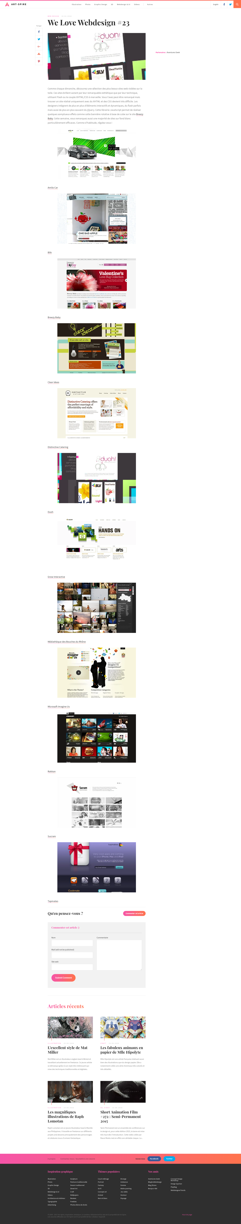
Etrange (123, 1179)
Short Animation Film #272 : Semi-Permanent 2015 (120, 1116)
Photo (88, 4)
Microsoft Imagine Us (59, 706)
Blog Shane (152, 1185)
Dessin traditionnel (77, 1185)
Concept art (102, 1192)
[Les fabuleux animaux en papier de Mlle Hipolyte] (123, 1028)
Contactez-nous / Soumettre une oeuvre (78, 1159)
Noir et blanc (102, 1198)
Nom (53, 938)
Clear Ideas (53, 382)
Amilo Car (53, 187)
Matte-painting (125, 1188)
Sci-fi (99, 1188)
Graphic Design (100, 4)
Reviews (73, 1198)
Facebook (154, 1158)
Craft (103, 1043)
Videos (137, 4)
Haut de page (187, 1214)
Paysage (123, 1198)
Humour (123, 1195)
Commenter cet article (134, 913)
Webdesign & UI (123, 4)
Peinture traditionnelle (78, 1182)
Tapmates (53, 901)
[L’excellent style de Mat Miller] (70, 1028)
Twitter (169, 1158)
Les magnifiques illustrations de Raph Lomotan (66, 1116)
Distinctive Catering (58, 447)
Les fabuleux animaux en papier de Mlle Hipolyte (121, 1050)
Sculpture (73, 1179)
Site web (54, 962)
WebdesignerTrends (178, 1190)
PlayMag (174, 1187)
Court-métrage (103, 1179)
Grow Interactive (56, 576)
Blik (50, 252)
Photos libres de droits (78, 1205)
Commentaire (102, 938)
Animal (100, 1195)
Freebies (73, 1201)
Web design (53, 16)
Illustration (76, 4)
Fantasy (101, 1185)
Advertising (52, 1205)
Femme (123, 1185)
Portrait (101, 1182)
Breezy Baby (54, 317)
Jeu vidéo (124, 1192)
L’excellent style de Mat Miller (67, 1050)
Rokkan (52, 771)
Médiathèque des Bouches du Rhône (67, 641)
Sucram (52, 836)
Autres (150, 4)
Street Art (73, 1188)
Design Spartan (176, 1184)
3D (112, 4)
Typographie (52, 1201)
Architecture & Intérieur (56, 1198)
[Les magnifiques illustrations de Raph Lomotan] (70, 1092)
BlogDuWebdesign (155, 1182)
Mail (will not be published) (62, 950)
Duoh (50, 512)
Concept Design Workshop (176, 1180)
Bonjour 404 (152, 1188)
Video (107, 1108)
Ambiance (124, 1182)
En (215, 4)
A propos (51, 1159)
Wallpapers (74, 1195)
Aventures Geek (173, 52)
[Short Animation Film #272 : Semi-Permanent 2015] (123, 1092)
